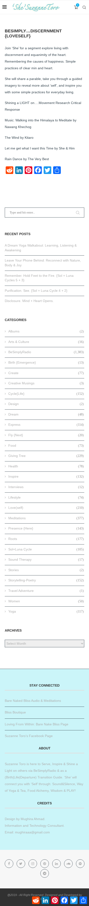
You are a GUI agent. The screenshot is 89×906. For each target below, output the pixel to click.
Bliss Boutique (15, 712)
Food (46, 445)
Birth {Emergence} (46, 362)
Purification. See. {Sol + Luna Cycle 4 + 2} (36, 290)
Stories (46, 570)
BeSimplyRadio (46, 352)
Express (46, 424)
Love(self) (46, 508)
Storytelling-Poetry (46, 580)
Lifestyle (46, 497)
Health (46, 466)
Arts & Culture (46, 342)
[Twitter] (21, 864)
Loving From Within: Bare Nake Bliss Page (36, 724)
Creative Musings (46, 383)
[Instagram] (33, 864)
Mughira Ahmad (32, 819)
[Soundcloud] (69, 864)
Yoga (46, 611)
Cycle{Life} (46, 394)
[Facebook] (9, 864)
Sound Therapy (46, 559)
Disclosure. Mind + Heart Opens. (29, 301)
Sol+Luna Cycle (46, 549)
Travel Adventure (46, 591)
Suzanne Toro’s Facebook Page (29, 736)
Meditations (46, 518)
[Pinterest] (45, 864)
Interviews (46, 487)
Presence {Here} (46, 528)
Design (46, 404)
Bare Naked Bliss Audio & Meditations (33, 701)
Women (46, 601)
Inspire (46, 476)
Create (46, 373)
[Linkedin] (57, 864)
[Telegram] (44, 873)
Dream (46, 414)
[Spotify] (80, 864)
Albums (46, 331)
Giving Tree (46, 456)
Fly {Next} (46, 435)
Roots (46, 539)
